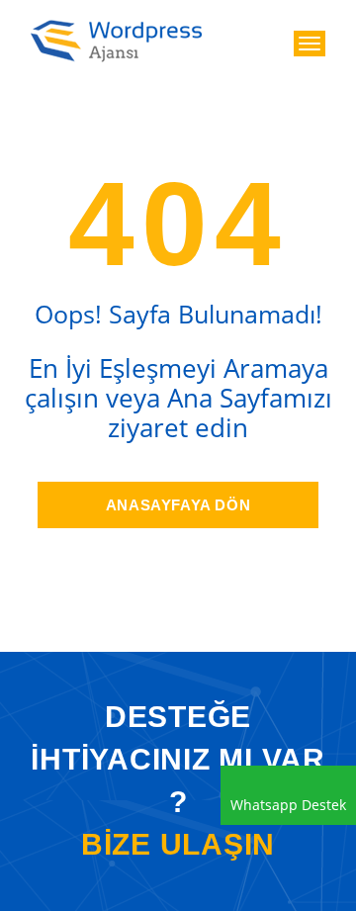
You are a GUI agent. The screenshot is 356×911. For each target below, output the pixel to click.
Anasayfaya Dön (178, 505)
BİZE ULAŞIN (178, 844)
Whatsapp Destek (288, 804)
